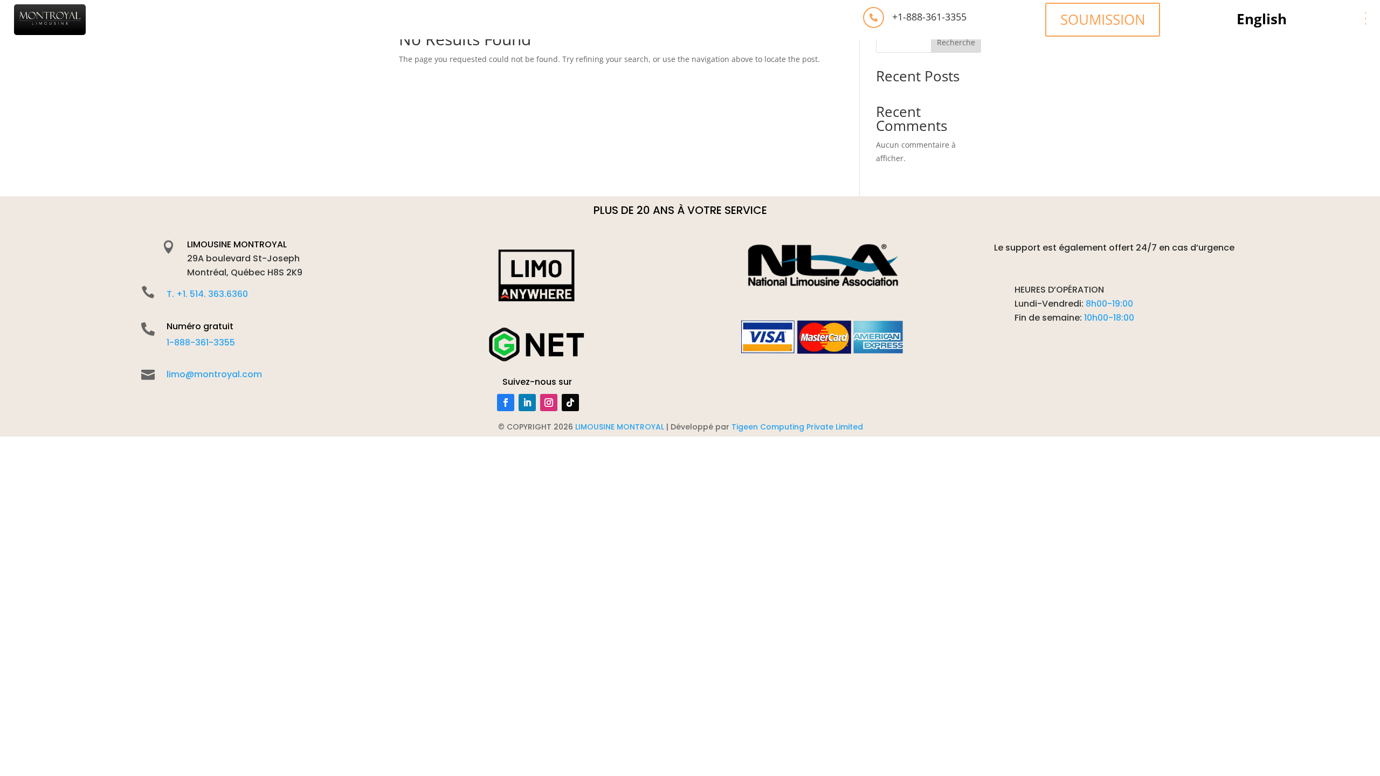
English (1262, 21)
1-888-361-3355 (201, 342)
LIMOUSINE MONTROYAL (237, 244)
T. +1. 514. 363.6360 (207, 294)
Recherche (956, 42)
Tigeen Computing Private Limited (797, 426)
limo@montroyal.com (214, 374)
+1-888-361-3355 (929, 16)
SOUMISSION (1103, 19)
